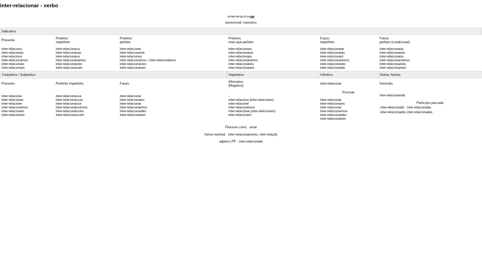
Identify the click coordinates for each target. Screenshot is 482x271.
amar (253, 127)
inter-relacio (241, 16)
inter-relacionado (251, 141)
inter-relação (268, 134)
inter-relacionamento (243, 134)
